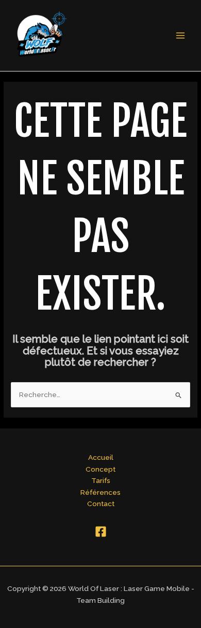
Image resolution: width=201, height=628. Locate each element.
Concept (100, 469)
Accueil (100, 457)
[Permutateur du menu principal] (180, 35)
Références (100, 492)
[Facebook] (101, 531)
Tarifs (100, 480)
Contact (100, 503)
